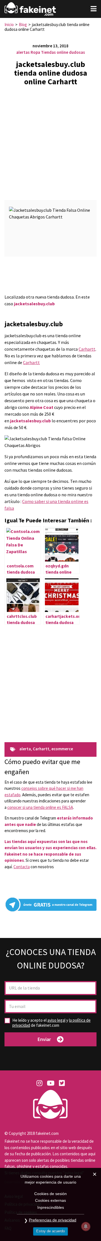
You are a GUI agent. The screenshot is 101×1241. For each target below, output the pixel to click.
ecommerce (62, 749)
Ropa (35, 52)
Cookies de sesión (50, 1193)
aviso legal (56, 1020)
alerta (25, 749)
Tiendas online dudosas (63, 52)
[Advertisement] (50, 140)
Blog (23, 24)
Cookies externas (50, 1200)
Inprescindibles (50, 1207)
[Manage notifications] (85, 1226)
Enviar (44, 1039)
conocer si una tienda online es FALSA (40, 807)
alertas (23, 52)
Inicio (9, 24)
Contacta (21, 866)
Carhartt (87, 349)
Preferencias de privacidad (52, 1220)
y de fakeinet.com (51, 1023)
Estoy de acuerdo (50, 1231)
